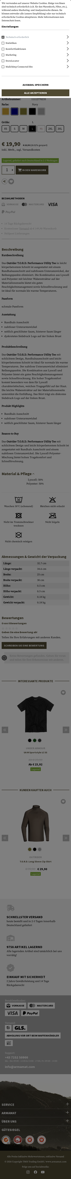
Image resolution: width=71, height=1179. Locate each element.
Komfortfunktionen (16, 49)
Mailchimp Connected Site (19, 66)
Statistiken (11, 43)
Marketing (11, 54)
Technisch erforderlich (17, 37)
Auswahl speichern (36, 84)
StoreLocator (12, 60)
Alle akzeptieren (35, 92)
